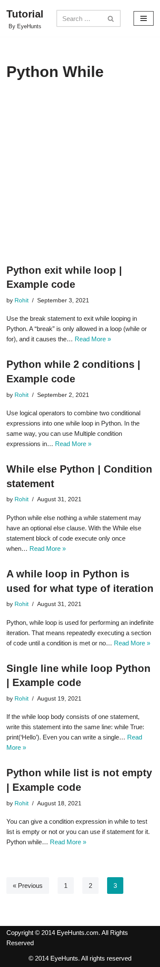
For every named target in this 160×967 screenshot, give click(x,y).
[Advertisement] (80, 178)
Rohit (22, 300)
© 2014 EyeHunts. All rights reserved (80, 958)
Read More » (93, 339)
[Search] (111, 18)
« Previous (28, 885)
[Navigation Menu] (144, 18)
